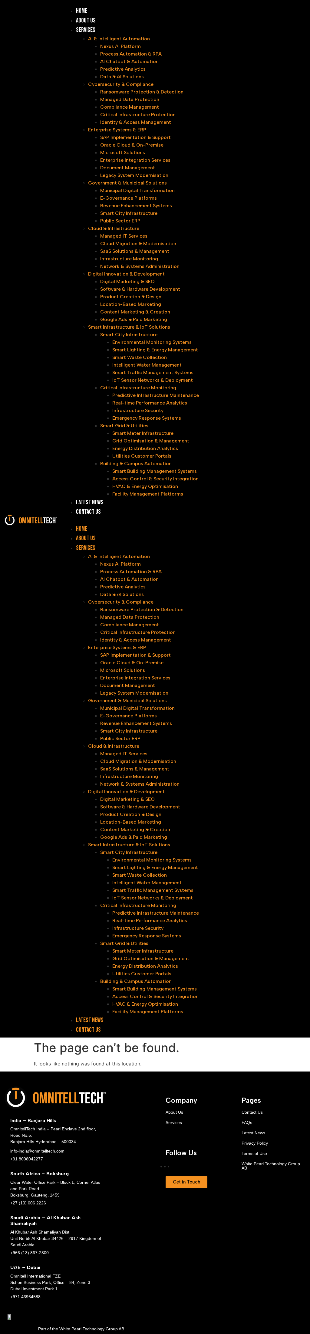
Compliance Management (129, 107)
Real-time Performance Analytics (149, 403)
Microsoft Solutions (122, 152)
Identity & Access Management (135, 122)
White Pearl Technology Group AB (271, 1165)
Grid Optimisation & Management (150, 441)
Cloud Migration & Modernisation (138, 243)
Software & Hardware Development (140, 289)
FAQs (247, 1122)
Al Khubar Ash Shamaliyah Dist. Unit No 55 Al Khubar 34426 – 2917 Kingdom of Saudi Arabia (55, 1238)
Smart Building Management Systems (154, 471)
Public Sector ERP (120, 221)
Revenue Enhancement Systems (136, 205)
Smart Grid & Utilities (124, 425)
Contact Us (88, 512)
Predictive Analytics (123, 69)
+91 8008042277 (26, 1158)
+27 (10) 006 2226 (28, 1202)
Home (81, 11)
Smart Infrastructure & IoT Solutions (129, 327)
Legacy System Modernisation (134, 175)
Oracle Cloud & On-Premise (131, 145)
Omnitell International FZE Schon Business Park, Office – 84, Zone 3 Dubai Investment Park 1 (50, 1282)
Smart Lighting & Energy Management (155, 350)
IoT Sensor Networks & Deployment (152, 380)
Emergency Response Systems (146, 418)
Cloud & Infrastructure (113, 228)
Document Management (127, 168)
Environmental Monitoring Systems (152, 342)
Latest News (90, 502)
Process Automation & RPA (131, 54)
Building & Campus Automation (136, 463)
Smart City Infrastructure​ (128, 213)
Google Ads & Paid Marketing (133, 319)
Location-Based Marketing (130, 304)
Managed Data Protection (129, 99)
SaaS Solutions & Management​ (134, 251)
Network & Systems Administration (140, 266)
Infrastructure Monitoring (129, 259)
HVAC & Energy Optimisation (145, 486)
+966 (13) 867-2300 (29, 1252)
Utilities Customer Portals (141, 456)
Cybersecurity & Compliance (120, 84)
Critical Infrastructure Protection (138, 114)
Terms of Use (254, 1153)
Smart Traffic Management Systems (152, 372)
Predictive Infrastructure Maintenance (155, 395)
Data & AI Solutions (122, 77)
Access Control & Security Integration (155, 479)
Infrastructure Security (137, 410)
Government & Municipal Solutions (127, 183)
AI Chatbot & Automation (129, 61)
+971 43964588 (25, 1296)
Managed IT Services (123, 236)
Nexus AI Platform (120, 46)
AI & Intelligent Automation (119, 39)
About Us (86, 20)
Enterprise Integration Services (135, 160)
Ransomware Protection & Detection (141, 92)
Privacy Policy (255, 1143)
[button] (185, 520)
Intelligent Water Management (147, 365)
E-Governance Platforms (128, 198)
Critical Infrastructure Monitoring (138, 388)
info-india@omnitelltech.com (37, 1151)
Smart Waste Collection (139, 357)
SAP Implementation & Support (135, 137)
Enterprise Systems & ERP (117, 130)
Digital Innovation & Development (126, 274)
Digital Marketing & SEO (127, 281)
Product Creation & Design (130, 297)
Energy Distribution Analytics (145, 448)
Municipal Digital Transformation (137, 190)
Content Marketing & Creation (135, 312)
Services (85, 30)
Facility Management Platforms (147, 494)
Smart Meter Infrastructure (142, 433)
